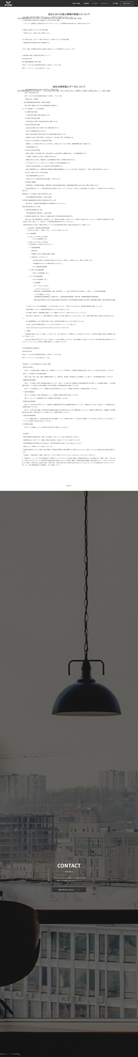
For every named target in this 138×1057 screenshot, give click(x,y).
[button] (105, 3)
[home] (8, 3)
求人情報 (115, 3)
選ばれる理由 (76, 3)
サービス (94, 3)
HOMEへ (69, 486)
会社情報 (86, 3)
